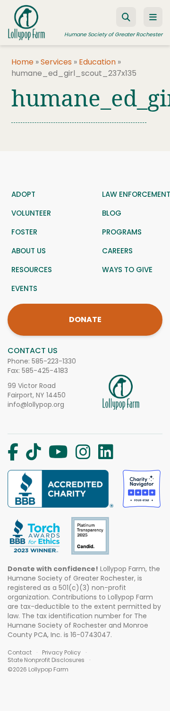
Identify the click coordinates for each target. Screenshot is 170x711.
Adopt (23, 194)
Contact (20, 652)
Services (56, 62)
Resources (31, 270)
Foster (24, 232)
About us (28, 251)
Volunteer (31, 213)
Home (22, 62)
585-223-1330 (54, 361)
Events (24, 288)
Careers (117, 251)
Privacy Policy (61, 652)
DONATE (85, 319)
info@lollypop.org (36, 404)
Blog (111, 213)
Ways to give (127, 270)
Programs (122, 232)
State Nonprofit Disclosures (46, 660)
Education (97, 62)
